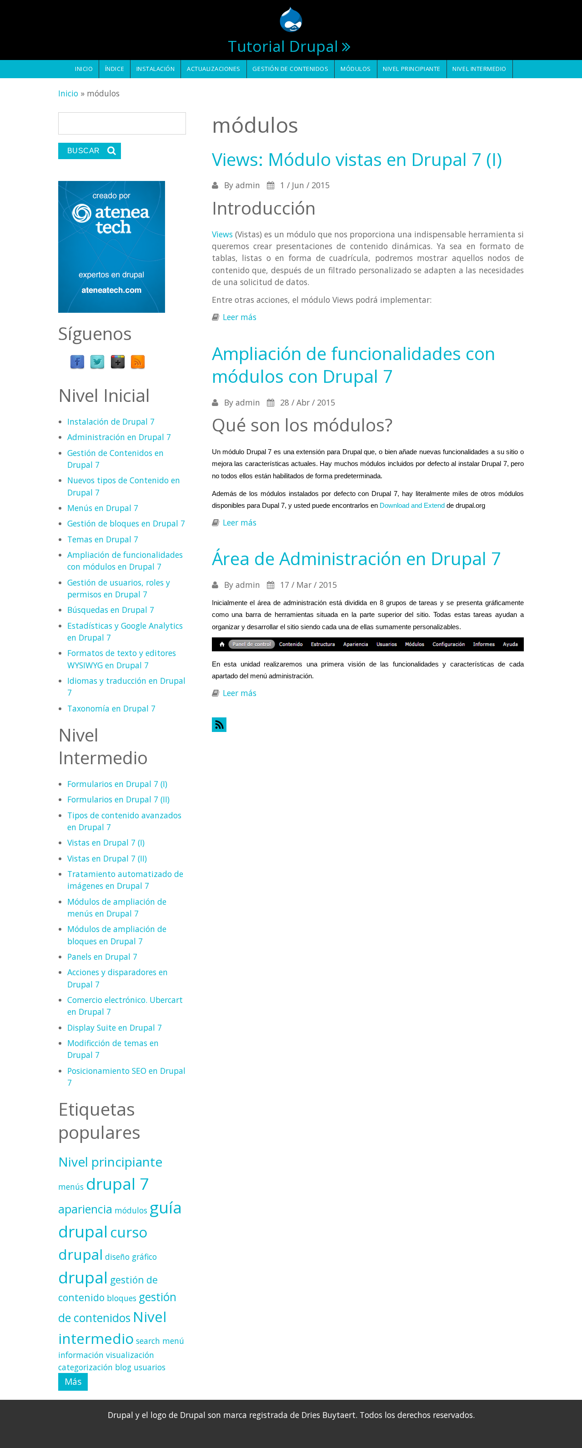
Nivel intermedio (479, 69)
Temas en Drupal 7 (102, 539)
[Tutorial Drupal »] (291, 18)
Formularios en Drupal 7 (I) (117, 783)
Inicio (84, 69)
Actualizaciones (214, 69)
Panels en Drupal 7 (102, 956)
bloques (121, 1298)
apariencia (85, 1209)
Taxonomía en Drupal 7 (111, 708)
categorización (85, 1367)
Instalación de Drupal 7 (111, 421)
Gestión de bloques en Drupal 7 (126, 523)
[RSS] (137, 361)
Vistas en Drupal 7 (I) (106, 842)
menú (173, 1340)
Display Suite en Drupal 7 (114, 1027)
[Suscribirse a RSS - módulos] (368, 724)
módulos (131, 1210)
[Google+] (117, 361)
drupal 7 (117, 1183)
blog (123, 1367)
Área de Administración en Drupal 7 (356, 558)
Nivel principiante (411, 69)
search (148, 1340)
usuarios (150, 1367)
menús (71, 1186)
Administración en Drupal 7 (119, 436)
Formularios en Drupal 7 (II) (118, 799)
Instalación (155, 69)
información (81, 1354)
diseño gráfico (131, 1256)
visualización (130, 1354)
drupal (83, 1277)
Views (222, 234)
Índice (114, 69)
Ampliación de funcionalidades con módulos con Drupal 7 (353, 364)
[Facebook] (77, 361)
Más (73, 1381)
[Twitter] (97, 361)
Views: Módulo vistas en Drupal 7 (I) (357, 159)
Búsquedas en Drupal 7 (110, 609)
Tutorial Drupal (283, 45)
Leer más (239, 316)
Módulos (356, 69)
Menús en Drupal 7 (102, 507)
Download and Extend (411, 505)
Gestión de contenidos (290, 69)
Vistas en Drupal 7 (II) (107, 858)
